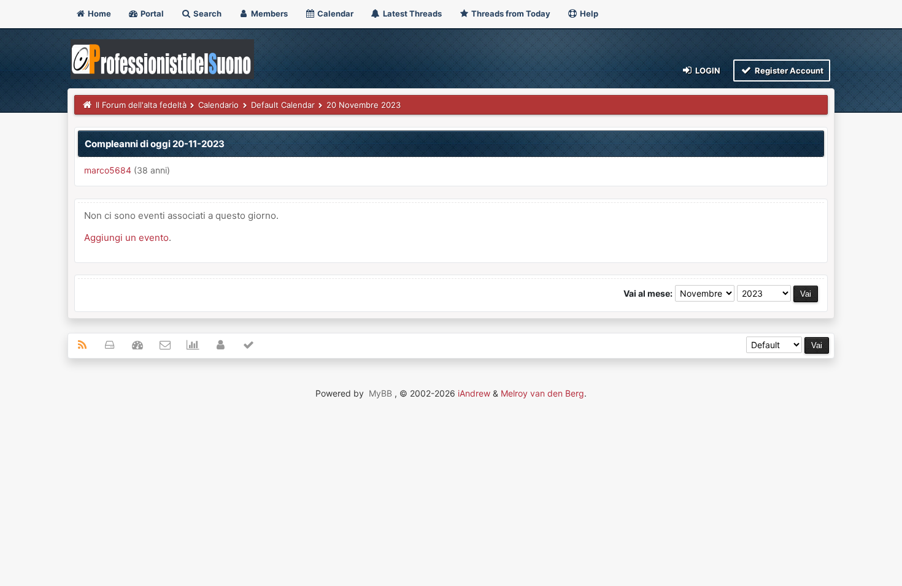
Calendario (218, 105)
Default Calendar (283, 105)
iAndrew (474, 393)
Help (588, 13)
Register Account (788, 70)
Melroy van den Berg (542, 393)
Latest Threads (411, 13)
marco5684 (107, 170)
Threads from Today (509, 13)
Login (706, 70)
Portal (151, 13)
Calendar (334, 13)
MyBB (380, 393)
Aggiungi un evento (126, 237)
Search (206, 13)
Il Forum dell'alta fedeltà (141, 105)
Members (268, 13)
